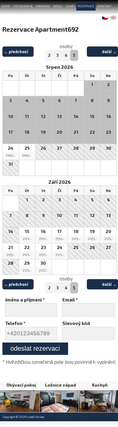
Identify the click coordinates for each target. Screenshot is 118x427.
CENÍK (70, 6)
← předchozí (16, 51)
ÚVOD (6, 6)
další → (109, 51)
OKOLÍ (57, 6)
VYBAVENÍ (43, 6)
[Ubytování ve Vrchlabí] (59, 401)
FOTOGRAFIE (23, 6)
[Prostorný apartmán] (98, 401)
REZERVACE (85, 6)
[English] (114, 18)
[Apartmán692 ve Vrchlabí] (19, 401)
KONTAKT (104, 6)
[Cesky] (106, 18)
